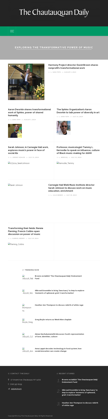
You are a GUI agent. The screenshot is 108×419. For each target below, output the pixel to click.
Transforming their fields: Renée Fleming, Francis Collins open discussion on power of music (25, 231)
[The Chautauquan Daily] (54, 13)
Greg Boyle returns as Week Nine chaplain (53, 320)
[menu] (11, 31)
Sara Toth (57, 72)
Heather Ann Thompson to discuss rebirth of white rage (59, 305)
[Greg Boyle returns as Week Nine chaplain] (27, 324)
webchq (64, 157)
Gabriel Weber (18, 238)
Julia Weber (58, 195)
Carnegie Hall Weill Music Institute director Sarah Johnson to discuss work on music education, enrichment (71, 188)
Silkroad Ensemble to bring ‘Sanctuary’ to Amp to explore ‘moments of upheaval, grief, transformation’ (80, 392)
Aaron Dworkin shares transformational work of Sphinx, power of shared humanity (29, 112)
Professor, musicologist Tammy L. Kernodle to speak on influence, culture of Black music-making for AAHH (78, 150)
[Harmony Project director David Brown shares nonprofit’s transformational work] (26, 82)
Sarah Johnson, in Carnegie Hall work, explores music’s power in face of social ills (28, 150)
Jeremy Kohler (18, 157)
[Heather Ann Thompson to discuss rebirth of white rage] (27, 309)
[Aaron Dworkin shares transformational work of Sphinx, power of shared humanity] (15, 131)
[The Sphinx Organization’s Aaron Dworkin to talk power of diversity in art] (63, 128)
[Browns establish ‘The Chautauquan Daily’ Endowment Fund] (27, 280)
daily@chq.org (16, 389)
